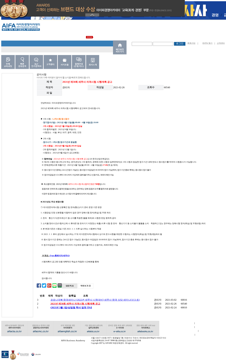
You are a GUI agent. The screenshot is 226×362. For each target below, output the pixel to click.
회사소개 (177, 323)
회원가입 (191, 43)
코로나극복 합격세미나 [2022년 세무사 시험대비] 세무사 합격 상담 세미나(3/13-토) (95, 300)
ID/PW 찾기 (207, 43)
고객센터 (221, 43)
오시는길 (19, 338)
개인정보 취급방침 (178, 331)
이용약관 (177, 327)
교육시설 (177, 335)
